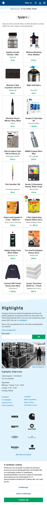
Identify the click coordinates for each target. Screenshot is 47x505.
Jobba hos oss (7, 402)
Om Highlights (6, 400)
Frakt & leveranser (7, 405)
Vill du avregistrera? (9, 330)
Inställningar (23, 487)
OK (39, 337)
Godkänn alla (24, 500)
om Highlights (22, 320)
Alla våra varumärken (23, 455)
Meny (27, 3)
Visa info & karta (38, 367)
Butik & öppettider (30, 399)
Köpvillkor (27, 397)
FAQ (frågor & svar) (30, 405)
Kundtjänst (5, 397)
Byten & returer (29, 402)
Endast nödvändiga (23, 494)
